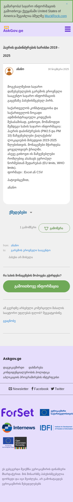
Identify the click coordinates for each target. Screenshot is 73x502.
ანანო (15, 245)
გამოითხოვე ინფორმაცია (36, 286)
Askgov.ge (13, 29)
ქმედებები (18, 212)
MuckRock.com (56, 16)
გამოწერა (56, 228)
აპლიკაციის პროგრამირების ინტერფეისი (31, 377)
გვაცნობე (9, 320)
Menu (67, 28)
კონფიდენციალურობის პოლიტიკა (26, 372)
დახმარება (36, 367)
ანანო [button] (20, 69)
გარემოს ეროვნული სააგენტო (30, 250)
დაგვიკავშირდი (13, 367)
